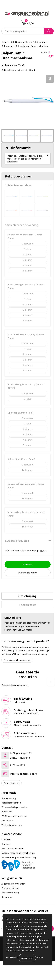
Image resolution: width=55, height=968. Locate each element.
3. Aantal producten (17, 540)
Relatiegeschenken (20, 42)
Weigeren (39, 957)
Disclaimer (6, 896)
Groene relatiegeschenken (14, 807)
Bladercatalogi (8, 798)
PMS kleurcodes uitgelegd (14, 816)
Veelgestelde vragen (11, 825)
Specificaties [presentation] (27, 605)
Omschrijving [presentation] (27, 596)
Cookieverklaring (10, 888)
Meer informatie (12, 957)
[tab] (27, 596)
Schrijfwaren (39, 42)
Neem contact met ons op (17, 659)
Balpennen (6, 46)
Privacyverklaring (10, 892)
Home (4, 42)
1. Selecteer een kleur (18, 185)
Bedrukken (6, 811)
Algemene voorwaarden (13, 883)
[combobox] (22, 31)
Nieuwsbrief (7, 820)
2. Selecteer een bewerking (21, 225)
